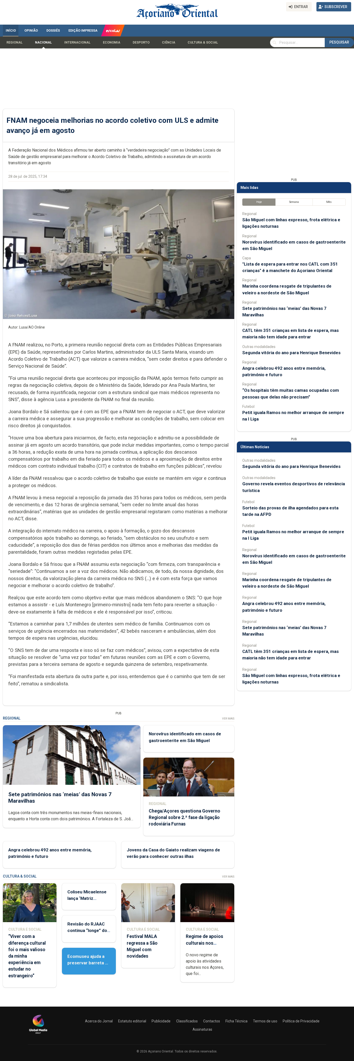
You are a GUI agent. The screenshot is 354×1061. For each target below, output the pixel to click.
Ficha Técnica (236, 1021)
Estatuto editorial (132, 1021)
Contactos (211, 1021)
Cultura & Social (203, 42)
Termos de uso (265, 1021)
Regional (14, 42)
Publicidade (161, 1021)
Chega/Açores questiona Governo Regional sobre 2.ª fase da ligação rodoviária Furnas (184, 817)
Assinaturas (202, 1029)
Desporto (141, 42)
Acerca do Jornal (99, 1021)
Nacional (43, 42)
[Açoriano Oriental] (38, 1034)
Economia (111, 42)
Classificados (187, 1021)
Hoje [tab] (259, 202)
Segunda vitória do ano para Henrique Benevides (291, 352)
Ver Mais (228, 718)
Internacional (77, 42)
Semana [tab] (294, 202)
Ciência (168, 42)
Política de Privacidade (301, 1021)
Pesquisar (339, 42)
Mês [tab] (329, 202)
